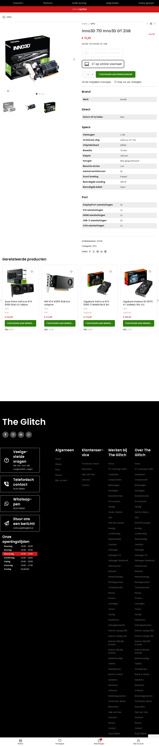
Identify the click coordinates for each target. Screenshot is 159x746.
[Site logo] (80, 9)
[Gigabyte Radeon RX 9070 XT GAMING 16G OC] (138, 283)
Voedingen (113, 490)
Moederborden (115, 495)
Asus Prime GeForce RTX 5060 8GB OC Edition (18, 303)
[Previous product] (147, 24)
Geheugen (113, 549)
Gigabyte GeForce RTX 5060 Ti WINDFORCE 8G (96, 303)
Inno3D (152, 34)
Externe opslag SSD (117, 636)
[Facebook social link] (90, 252)
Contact (85, 485)
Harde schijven (115, 512)
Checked (86, 479)
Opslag (111, 506)
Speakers (112, 679)
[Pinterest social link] (98, 252)
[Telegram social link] (105, 252)
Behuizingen (114, 485)
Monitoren (113, 685)
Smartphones (114, 669)
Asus (7, 312)
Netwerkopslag (115, 576)
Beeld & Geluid (115, 674)
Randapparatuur (115, 582)
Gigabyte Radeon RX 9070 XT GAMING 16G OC (138, 303)
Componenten (115, 479)
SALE (57, 469)
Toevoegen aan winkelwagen (115, 74)
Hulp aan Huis (88, 474)
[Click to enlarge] (8, 91)
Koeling (111, 528)
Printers (112, 598)
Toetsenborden (115, 587)
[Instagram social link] (13, 435)
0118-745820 (19, 488)
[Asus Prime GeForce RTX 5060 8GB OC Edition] (20, 283)
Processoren (114, 501)
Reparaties (87, 468)
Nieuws (58, 475)
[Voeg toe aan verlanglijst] (32, 271)
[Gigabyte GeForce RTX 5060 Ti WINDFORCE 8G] (99, 283)
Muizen (111, 592)
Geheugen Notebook (118, 560)
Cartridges (113, 603)
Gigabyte (87, 312)
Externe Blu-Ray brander (115, 651)
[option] (36, 94)
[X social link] (94, 252)
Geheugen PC (114, 555)
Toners (111, 609)
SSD (110, 517)
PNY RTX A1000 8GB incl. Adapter (57, 303)
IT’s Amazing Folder (117, 468)
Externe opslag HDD (117, 630)
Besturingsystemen (117, 695)
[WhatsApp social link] (29, 435)
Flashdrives (113, 619)
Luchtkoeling (114, 533)
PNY (46, 312)
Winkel (58, 464)
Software (112, 690)
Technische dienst (90, 463)
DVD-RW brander (116, 522)
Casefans (112, 544)
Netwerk (112, 571)
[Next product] (155, 24)
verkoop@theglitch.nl (23, 527)
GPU (93, 23)
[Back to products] (151, 24)
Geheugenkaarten (116, 625)
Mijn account (61, 480)
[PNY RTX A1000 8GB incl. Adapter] (60, 283)
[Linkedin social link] (101, 252)
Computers (113, 474)
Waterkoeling (114, 539)
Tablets (111, 663)
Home (84, 23)
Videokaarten (114, 565)
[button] (5, 59)
